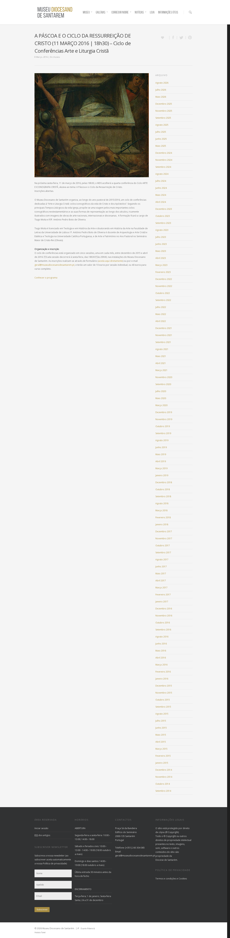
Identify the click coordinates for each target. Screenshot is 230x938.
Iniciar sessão (41, 828)
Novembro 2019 (163, 419)
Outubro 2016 (162, 622)
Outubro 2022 (162, 293)
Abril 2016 (160, 657)
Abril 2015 (160, 741)
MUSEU (86, 12)
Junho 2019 (161, 447)
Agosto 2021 (161, 349)
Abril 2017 (160, 580)
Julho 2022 (160, 307)
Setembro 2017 (163, 552)
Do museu (55, 57)
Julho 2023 (160, 237)
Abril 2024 (160, 201)
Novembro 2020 (163, 377)
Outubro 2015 (162, 699)
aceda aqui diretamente (110, 260)
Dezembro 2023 (163, 209)
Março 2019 (161, 468)
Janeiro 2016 (161, 678)
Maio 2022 (160, 314)
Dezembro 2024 (163, 152)
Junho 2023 (161, 244)
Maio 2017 (160, 573)
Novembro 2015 (163, 692)
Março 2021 (161, 370)
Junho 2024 (161, 187)
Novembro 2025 (163, 110)
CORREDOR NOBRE (120, 12)
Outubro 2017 (162, 545)
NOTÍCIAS (139, 12)
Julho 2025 (160, 131)
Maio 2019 (160, 454)
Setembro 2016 (163, 629)
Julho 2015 (160, 720)
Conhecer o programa (45, 277)
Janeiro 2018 (161, 524)
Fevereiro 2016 (163, 671)
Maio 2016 (160, 650)
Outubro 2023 (162, 216)
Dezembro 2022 (163, 279)
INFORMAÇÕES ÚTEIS (168, 12)
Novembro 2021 (163, 335)
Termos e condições (165, 878)
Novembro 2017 (163, 538)
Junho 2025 (161, 138)
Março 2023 (161, 265)
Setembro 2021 (163, 342)
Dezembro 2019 (163, 412)
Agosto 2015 (161, 713)
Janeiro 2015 (161, 762)
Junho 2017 (161, 566)
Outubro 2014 (162, 783)
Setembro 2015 (163, 706)
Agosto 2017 (161, 559)
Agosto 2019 (161, 440)
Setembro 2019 (163, 433)
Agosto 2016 (161, 636)
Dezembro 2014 (163, 769)
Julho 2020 (160, 391)
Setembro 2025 (163, 117)
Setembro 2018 (163, 496)
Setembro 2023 (163, 223)
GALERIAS (100, 12)
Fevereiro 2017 (163, 594)
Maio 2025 (160, 145)
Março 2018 (161, 510)
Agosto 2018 (161, 503)
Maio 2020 (160, 398)
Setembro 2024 (163, 166)
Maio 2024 (160, 194)
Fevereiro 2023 (163, 272)
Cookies (183, 878)
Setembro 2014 (163, 790)
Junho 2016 (161, 643)
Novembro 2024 (163, 159)
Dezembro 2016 (163, 608)
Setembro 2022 (163, 300)
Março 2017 (161, 587)
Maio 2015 (160, 734)
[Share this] (173, 37)
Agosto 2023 (161, 230)
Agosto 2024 (161, 173)
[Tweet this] (181, 37)
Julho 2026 (160, 89)
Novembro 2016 (163, 615)
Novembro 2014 (163, 776)
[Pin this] (189, 37)
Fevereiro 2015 (163, 755)
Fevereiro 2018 (163, 517)
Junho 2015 (161, 727)
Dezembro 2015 (163, 685)
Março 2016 (161, 664)
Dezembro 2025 (163, 103)
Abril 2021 (160, 363)
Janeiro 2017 (161, 601)
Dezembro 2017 (163, 531)
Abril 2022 (160, 321)
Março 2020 (161, 405)
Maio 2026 (160, 96)
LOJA (152, 12)
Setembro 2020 (163, 384)
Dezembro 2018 (163, 482)
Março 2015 (161, 748)
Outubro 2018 (162, 489)
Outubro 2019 (162, 426)
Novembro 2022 (163, 286)
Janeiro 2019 (161, 475)
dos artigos (42, 835)
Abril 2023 (160, 258)
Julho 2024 (160, 180)
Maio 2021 (160, 356)
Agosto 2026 (161, 82)
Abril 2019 (160, 461)
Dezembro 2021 (163, 328)
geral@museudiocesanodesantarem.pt (54, 264)
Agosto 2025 (161, 124)
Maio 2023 (160, 251)
